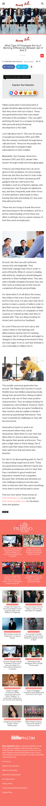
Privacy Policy (7, 783)
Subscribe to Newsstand (11, 775)
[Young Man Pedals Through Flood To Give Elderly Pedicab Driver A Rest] (34, 624)
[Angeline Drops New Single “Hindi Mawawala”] (12, 711)
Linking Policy (7, 792)
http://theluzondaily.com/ (14, 501)
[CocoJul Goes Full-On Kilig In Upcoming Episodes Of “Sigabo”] (34, 596)
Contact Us (6, 761)
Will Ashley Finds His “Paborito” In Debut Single (12, 636)
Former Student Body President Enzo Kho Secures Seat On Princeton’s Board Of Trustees (12, 552)
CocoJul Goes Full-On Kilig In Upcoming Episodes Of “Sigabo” (33, 609)
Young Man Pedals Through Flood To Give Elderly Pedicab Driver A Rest (33, 637)
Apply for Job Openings (10, 766)
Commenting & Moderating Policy (14, 788)
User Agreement (8, 779)
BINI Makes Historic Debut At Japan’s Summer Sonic (33, 724)
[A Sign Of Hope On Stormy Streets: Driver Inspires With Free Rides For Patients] (12, 596)
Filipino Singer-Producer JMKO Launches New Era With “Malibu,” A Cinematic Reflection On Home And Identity (12, 695)
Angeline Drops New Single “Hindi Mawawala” (12, 724)
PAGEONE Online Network (13, 61)
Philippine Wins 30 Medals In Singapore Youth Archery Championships (33, 579)
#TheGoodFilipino (12, 604)
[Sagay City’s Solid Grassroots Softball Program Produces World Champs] (34, 541)
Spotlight (23, 55)
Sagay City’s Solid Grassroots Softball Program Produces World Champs (34, 551)
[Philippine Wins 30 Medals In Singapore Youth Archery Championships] (34, 568)
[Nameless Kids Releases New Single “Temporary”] (34, 651)
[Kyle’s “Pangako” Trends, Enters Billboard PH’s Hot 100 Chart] (34, 680)
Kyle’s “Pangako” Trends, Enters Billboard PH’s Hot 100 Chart (34, 692)
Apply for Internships (9, 770)
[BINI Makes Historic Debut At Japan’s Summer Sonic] (34, 711)
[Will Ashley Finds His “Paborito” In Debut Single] (12, 624)
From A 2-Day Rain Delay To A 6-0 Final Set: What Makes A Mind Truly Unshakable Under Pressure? (12, 580)
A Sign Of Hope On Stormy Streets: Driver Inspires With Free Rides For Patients (12, 610)
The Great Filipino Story (12, 659)
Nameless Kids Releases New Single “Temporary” (34, 663)
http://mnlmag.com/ (11, 498)
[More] (31, 67)
